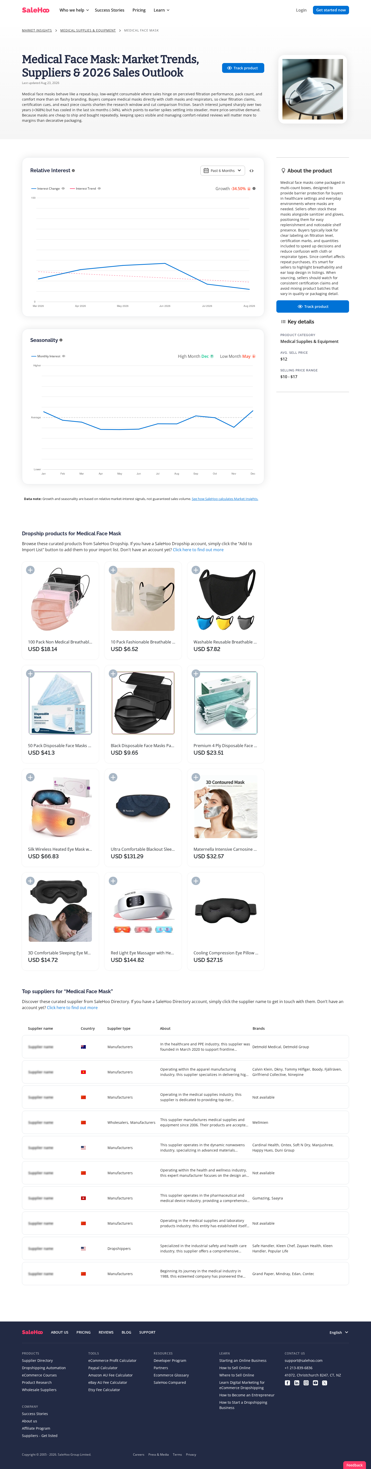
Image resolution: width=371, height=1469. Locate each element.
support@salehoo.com (304, 1360)
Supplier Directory (37, 1360)
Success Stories (109, 10)
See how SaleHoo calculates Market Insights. (225, 498)
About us (29, 1421)
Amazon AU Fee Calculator (110, 1375)
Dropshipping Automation (44, 1367)
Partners (161, 1367)
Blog (126, 1332)
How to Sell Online (234, 1367)
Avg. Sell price (294, 353)
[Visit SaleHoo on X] (324, 1382)
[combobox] (222, 170)
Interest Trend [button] (86, 188)
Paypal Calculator (103, 1367)
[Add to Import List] (30, 570)
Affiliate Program (36, 1428)
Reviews (106, 1332)
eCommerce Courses (39, 1375)
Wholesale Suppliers (39, 1389)
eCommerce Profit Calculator (112, 1360)
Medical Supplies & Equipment (88, 30)
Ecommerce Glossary (171, 1375)
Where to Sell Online (236, 1375)
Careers (138, 1454)
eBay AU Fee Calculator (107, 1382)
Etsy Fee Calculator (104, 1389)
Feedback (355, 1465)
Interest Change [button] (48, 188)
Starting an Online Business (243, 1360)
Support (147, 1332)
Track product (246, 68)
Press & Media (158, 1454)
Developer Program (170, 1360)
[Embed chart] (251, 170)
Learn (159, 10)
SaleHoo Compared (170, 1382)
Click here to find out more (198, 549)
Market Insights (37, 30)
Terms (177, 1454)
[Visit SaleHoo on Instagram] (306, 1382)
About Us (59, 1332)
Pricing (139, 10)
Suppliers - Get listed (40, 1435)
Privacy (191, 1454)
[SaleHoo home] (32, 1332)
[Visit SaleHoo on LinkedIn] (296, 1382)
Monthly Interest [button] (48, 356)
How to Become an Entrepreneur (247, 1395)
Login (301, 10)
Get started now (331, 9)
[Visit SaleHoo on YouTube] (315, 1382)
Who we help (72, 10)
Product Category (297, 335)
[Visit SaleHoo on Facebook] (287, 1382)
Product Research (37, 1382)
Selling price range (299, 370)
